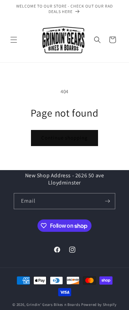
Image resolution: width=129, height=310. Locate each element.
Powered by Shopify (99, 304)
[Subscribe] (107, 201)
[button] (13, 39)
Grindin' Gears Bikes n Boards (53, 304)
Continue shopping (64, 137)
